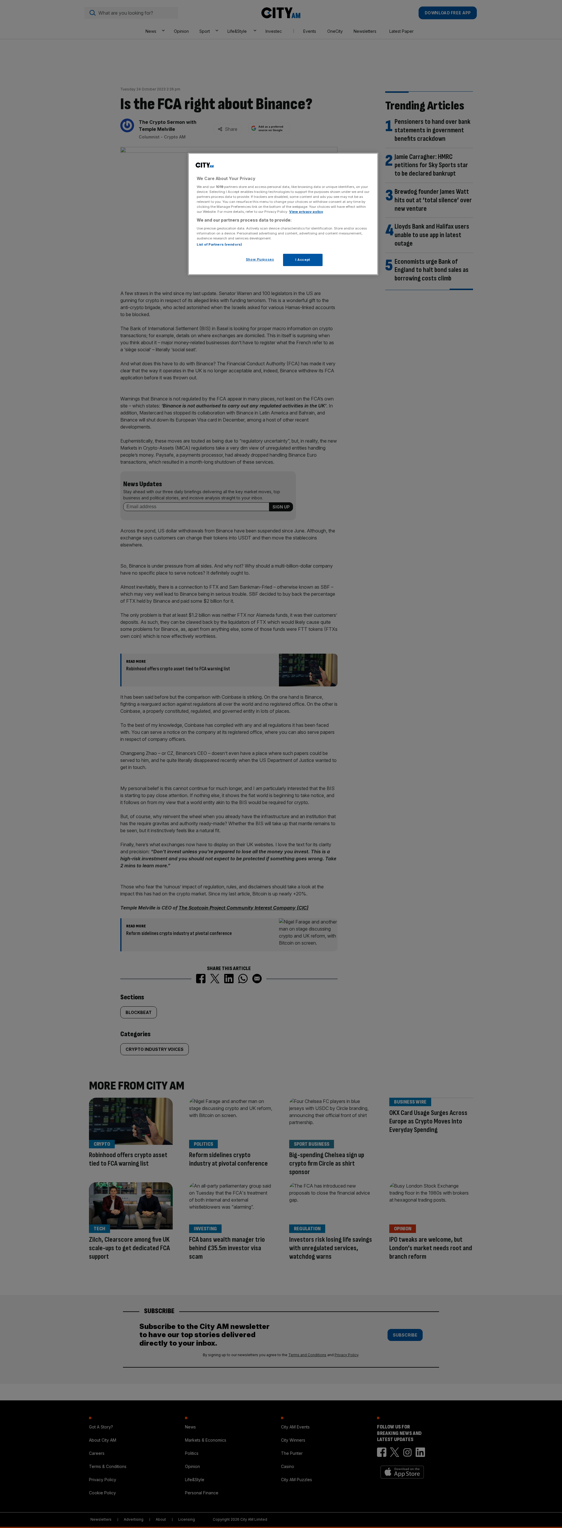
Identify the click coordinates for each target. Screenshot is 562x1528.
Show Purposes (260, 259)
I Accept (302, 260)
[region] (283, 214)
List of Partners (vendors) (219, 244)
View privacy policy (306, 212)
